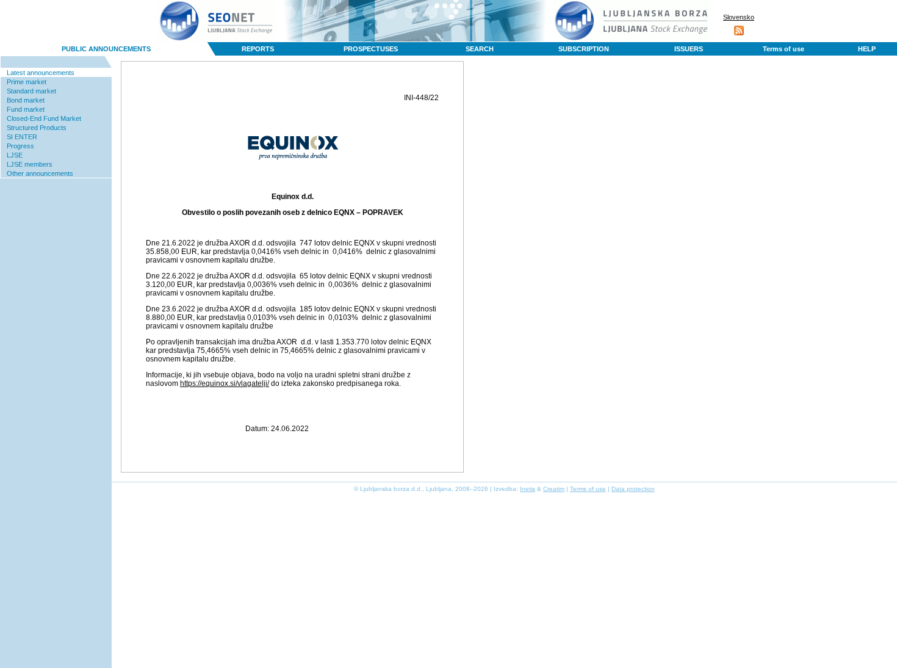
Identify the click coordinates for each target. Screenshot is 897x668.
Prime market (26, 81)
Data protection (633, 488)
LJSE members (29, 164)
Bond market (26, 100)
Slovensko (738, 17)
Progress (20, 146)
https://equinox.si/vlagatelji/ (224, 383)
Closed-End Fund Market (44, 118)
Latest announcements (40, 72)
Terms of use (783, 49)
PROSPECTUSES (371, 49)
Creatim (553, 488)
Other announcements (40, 173)
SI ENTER (22, 136)
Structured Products (37, 127)
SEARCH (480, 49)
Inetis (527, 488)
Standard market (31, 91)
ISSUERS (688, 49)
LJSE (15, 155)
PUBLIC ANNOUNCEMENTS (106, 49)
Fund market (26, 109)
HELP (867, 49)
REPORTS (258, 49)
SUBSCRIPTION (583, 49)
